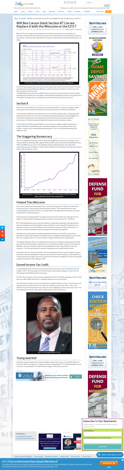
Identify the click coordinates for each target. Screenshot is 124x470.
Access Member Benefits (24, 436)
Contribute (86, 11)
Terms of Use (86, 456)
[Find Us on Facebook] (65, 2)
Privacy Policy (75, 456)
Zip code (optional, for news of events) (97, 438)
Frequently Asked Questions (25, 438)
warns (34, 223)
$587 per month (28, 211)
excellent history (43, 93)
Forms (38, 11)
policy (72, 29)
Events (23, 11)
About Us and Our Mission (23, 456)
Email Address (89, 431)
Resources (61, 11)
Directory (77, 11)
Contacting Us (38, 456)
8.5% (66, 246)
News (68, 29)
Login (109, 467)
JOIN (108, 12)
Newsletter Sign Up (51, 456)
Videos (30, 11)
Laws (44, 11)
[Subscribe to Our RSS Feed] (75, 2)
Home (16, 11)
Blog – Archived (20, 18)
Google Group (64, 456)
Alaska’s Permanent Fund (42, 236)
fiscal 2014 (21, 124)
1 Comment (78, 29)
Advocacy (52, 11)
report (22, 110)
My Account (100, 11)
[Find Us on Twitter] (68, 2)
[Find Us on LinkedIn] (72, 2)
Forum (70, 11)
